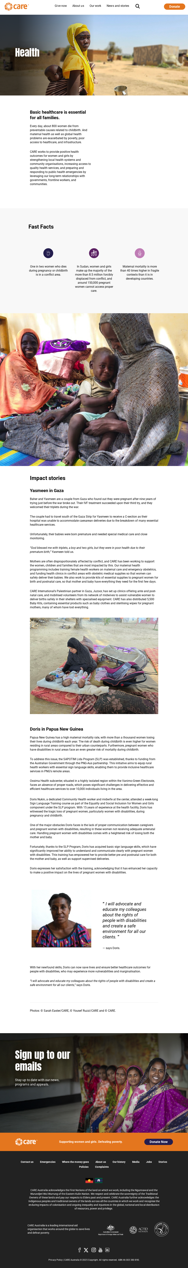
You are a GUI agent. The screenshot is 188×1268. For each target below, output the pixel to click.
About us (100, 1161)
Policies (84, 1166)
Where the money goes (75, 1161)
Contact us (27, 1161)
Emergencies (47, 1161)
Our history (119, 1161)
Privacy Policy (55, 1260)
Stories (162, 1161)
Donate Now (159, 1142)
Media (136, 1161)
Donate (174, 6)
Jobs (149, 1161)
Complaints (102, 1166)
